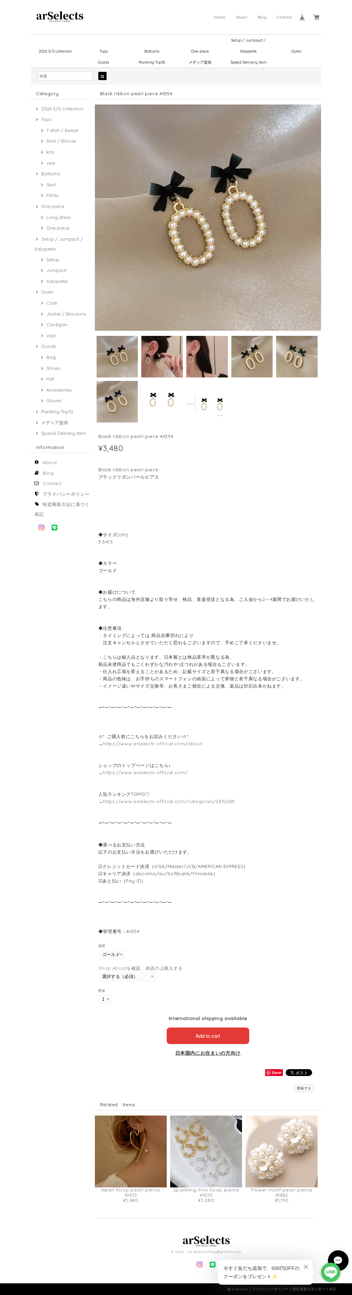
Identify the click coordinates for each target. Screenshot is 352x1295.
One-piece (200, 51)
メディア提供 (200, 62)
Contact (284, 17)
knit (50, 152)
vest (50, 163)
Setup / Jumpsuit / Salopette (248, 42)
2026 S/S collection (55, 51)
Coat (51, 303)
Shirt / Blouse (61, 141)
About (242, 17)
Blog (262, 17)
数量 (102, 990)
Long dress (58, 217)
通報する (304, 1088)
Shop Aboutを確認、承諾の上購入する (140, 968)
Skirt (51, 184)
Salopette (57, 281)
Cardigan (56, 324)
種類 (102, 946)
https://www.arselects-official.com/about (152, 743)
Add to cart (208, 1035)
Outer (297, 51)
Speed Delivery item (248, 62)
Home (220, 17)
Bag (51, 357)
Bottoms (151, 51)
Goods (103, 62)
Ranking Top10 (152, 62)
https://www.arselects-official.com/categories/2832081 (169, 801)
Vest (51, 335)
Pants (52, 195)
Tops (103, 51)
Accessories (59, 390)
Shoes (53, 368)
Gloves (53, 400)
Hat (50, 379)
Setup (52, 259)
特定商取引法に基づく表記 (315, 1289)
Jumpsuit (56, 270)
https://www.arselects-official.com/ (145, 772)
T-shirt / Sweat (62, 130)
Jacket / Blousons (66, 314)
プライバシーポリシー (66, 494)
